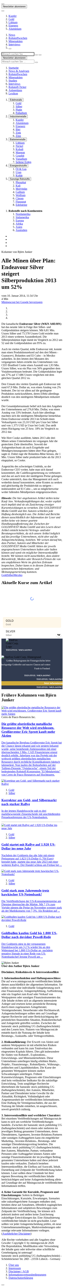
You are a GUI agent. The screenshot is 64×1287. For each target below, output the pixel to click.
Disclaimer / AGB (19, 1271)
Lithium (13, 22)
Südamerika (22, 217)
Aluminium (15, 28)
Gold (11, 19)
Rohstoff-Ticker (17, 87)
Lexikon (13, 93)
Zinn (18, 135)
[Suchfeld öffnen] (10, 48)
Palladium (21, 112)
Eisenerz (13, 25)
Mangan (20, 152)
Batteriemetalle (17, 139)
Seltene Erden (23, 162)
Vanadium (21, 158)
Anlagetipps (15, 90)
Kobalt (19, 149)
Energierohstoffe (18, 165)
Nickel (19, 146)
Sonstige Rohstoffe (20, 179)
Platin (19, 109)
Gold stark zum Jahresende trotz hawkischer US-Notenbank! (25, 892)
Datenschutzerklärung (21, 1277)
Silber (19, 106)
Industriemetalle (18, 116)
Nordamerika (23, 214)
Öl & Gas (21, 169)
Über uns (14, 1265)
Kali (18, 185)
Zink (18, 132)
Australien (21, 230)
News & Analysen (19, 71)
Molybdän (21, 188)
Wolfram (20, 195)
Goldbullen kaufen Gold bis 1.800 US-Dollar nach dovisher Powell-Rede (29, 935)
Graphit (20, 155)
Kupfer (13, 15)
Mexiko (18, 575)
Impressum (15, 1268)
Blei (18, 129)
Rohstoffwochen (18, 38)
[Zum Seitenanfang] (2, 1284)
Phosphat (21, 182)
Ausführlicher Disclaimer (16, 1233)
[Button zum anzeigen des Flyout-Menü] (2, 3)
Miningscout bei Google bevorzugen (21, 302)
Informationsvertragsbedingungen (27, 1274)
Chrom (19, 198)
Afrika (19, 223)
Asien (19, 226)
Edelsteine (21, 204)
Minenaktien (16, 41)
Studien (13, 80)
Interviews (14, 44)
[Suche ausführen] (40, 54)
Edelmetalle (16, 100)
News (12, 34)
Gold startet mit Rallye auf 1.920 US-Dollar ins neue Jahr (28, 846)
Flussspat (21, 201)
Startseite (14, 67)
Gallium (20, 192)
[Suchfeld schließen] (36, 54)
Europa (20, 220)
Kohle (19, 175)
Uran (18, 172)
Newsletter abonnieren (14, 6)
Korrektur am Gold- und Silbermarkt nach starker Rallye (29, 802)
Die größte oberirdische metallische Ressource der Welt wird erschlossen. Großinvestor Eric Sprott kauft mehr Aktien (28, 729)
